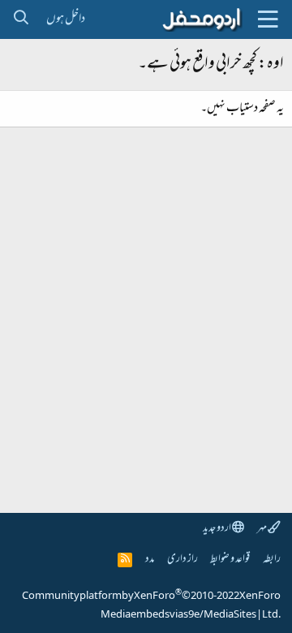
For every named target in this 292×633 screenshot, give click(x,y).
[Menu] (268, 19)
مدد (149, 560)
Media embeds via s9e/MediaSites (178, 615)
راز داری (182, 560)
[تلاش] (20, 19)
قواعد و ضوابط (230, 560)
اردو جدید (217, 529)
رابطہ (272, 560)
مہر (262, 529)
